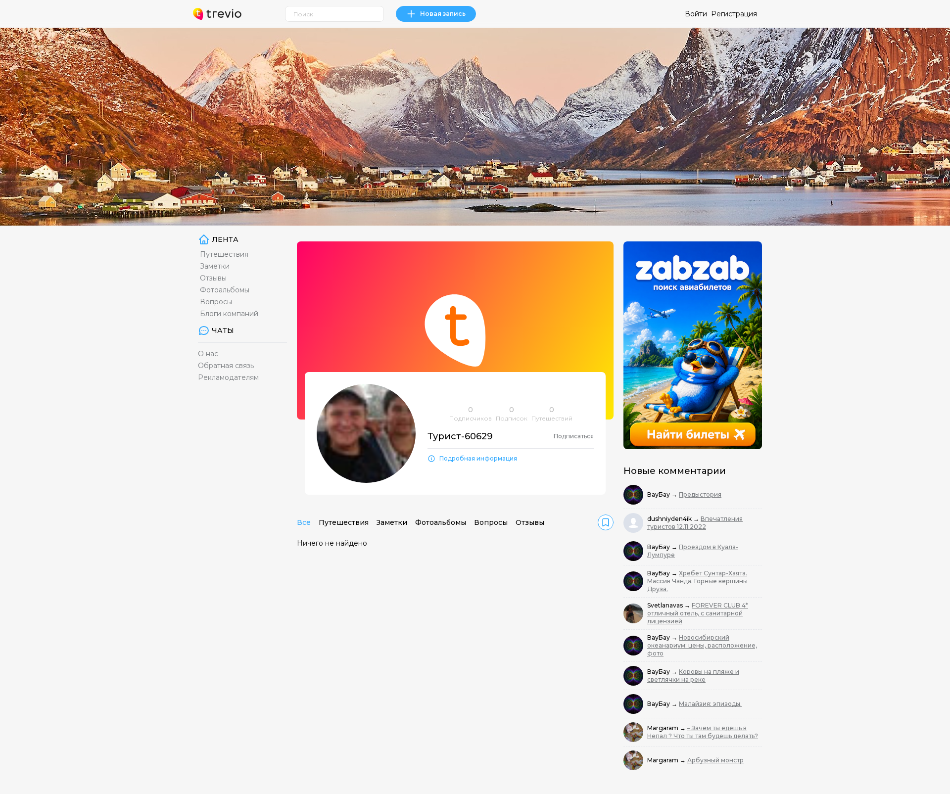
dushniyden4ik (670, 518)
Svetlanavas (665, 605)
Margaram (663, 728)
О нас (208, 353)
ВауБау (659, 494)
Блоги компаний (229, 313)
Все (304, 522)
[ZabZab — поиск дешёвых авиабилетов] (692, 345)
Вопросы (216, 301)
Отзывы (213, 278)
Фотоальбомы (224, 289)
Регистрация (734, 13)
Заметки (215, 266)
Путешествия (224, 254)
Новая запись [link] (443, 13)
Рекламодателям (228, 377)
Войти (696, 13)
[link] (606, 522)
